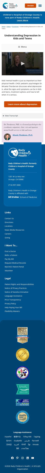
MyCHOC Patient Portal (14, 267)
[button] (22, 63)
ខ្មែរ (29, 444)
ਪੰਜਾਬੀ (23, 444)
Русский (35, 440)
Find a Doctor (10, 251)
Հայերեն (18, 440)
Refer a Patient (11, 255)
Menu (39, 5)
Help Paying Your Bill (13, 307)
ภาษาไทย (25, 448)
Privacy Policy (10, 303)
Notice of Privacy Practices (16, 288)
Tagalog (37, 436)
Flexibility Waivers (12, 311)
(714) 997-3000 (14, 185)
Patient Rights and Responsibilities (19, 284)
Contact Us (9, 218)
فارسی (27, 440)
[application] (22, 63)
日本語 (9, 444)
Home (3, 26)
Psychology (15, 26)
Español (8, 436)
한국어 (9, 440)
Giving (7, 237)
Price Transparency (13, 300)
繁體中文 (17, 436)
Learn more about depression (22, 104)
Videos (9, 26)
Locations (9, 226)
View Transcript (11, 115)
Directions (9, 222)
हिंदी (17, 448)
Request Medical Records (15, 263)
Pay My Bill (9, 259)
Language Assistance (13, 296)
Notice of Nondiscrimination (16, 292)
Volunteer (9, 270)
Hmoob (36, 444)
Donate (30, 5)
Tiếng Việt (27, 436)
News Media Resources (14, 230)
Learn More (22, 20)
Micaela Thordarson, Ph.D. (23, 135)
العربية (16, 444)
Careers (8, 234)
